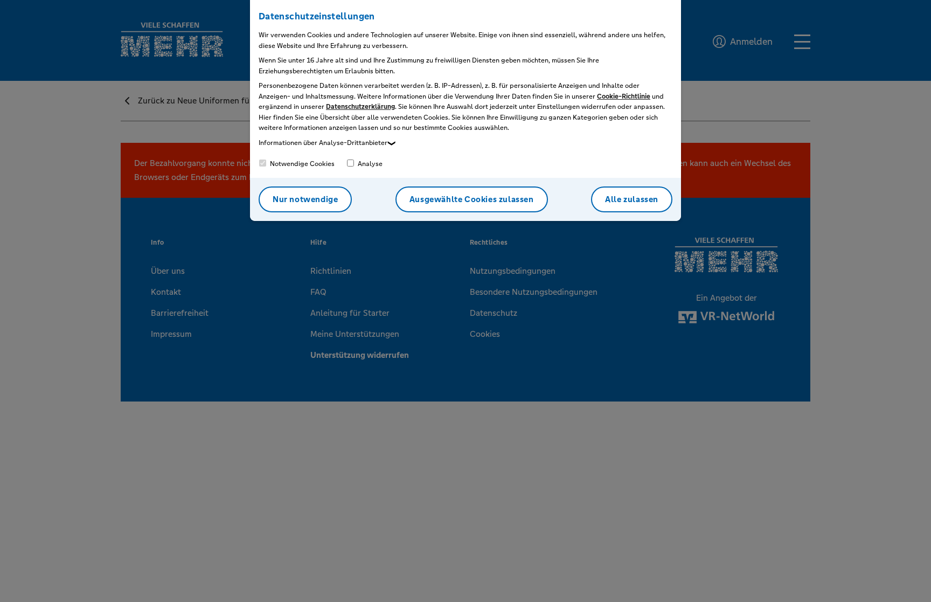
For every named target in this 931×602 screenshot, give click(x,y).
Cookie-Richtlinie (623, 96)
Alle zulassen (631, 199)
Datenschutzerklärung (360, 106)
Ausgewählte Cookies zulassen (471, 199)
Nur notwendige (305, 199)
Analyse (369, 164)
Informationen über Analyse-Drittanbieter (323, 143)
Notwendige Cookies (301, 164)
